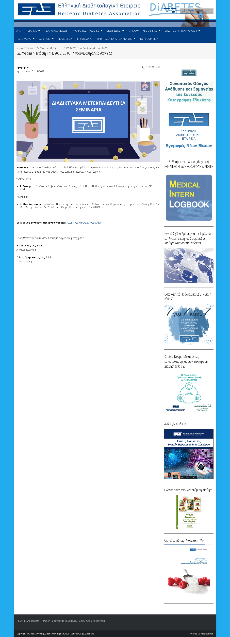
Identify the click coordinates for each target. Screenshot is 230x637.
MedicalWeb (207, 633)
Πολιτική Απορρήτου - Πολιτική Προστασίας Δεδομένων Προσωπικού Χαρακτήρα (61, 620)
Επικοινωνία (84, 38)
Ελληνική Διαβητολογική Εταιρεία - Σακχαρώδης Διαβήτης (64, 633)
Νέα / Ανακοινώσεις (55, 30)
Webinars (44, 38)
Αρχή (19, 30)
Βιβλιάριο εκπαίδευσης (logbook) (189, 161)
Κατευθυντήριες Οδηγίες (142, 30)
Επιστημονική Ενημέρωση (181, 30)
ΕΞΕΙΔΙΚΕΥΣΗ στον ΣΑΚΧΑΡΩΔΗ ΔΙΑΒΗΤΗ (188, 166)
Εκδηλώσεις (114, 30)
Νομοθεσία (65, 38)
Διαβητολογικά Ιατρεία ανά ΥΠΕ (114, 38)
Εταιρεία (32, 30)
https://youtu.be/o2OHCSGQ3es (84, 222)
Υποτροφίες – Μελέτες (86, 30)
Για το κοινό (24, 38)
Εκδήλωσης (29, 48)
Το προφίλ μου (149, 38)
